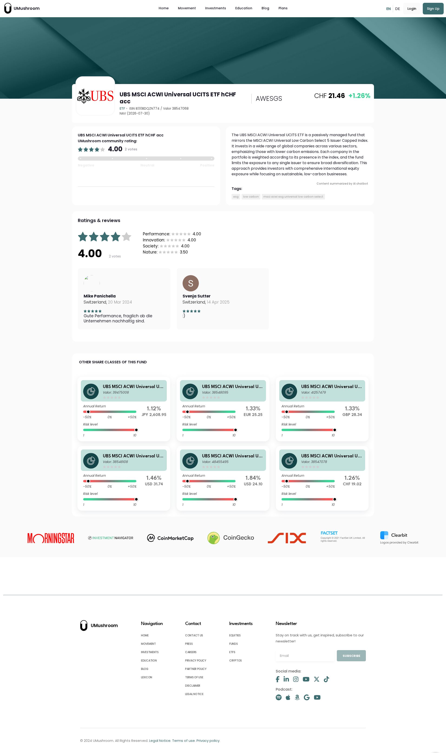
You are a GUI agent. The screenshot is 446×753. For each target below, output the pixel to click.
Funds (233, 644)
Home (164, 8)
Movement (187, 8)
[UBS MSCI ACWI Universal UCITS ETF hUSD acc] (123, 478)
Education (243, 8)
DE (397, 8)
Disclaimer (192, 686)
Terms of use (194, 677)
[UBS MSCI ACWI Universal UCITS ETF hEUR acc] (223, 409)
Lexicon (146, 677)
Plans (283, 8)
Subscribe (351, 656)
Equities (235, 635)
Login (411, 8)
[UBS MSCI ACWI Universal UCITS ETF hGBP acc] (322, 409)
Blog (265, 8)
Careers (191, 652)
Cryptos (235, 660)
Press (189, 644)
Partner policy (196, 669)
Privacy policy (195, 660)
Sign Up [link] (433, 8)
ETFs (232, 652)
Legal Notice (194, 694)
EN (388, 8)
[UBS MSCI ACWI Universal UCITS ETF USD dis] (223, 478)
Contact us (194, 635)
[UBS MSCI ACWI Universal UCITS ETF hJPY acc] (123, 409)
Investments (215, 8)
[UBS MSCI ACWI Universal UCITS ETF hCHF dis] (322, 478)
